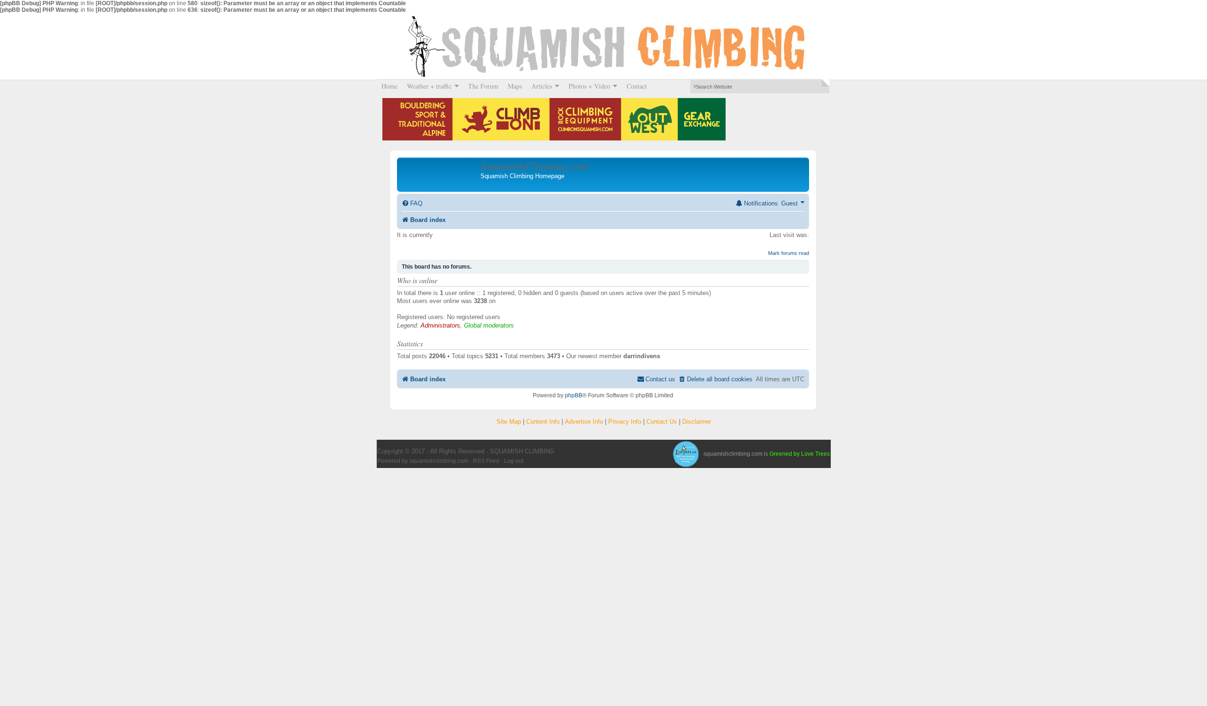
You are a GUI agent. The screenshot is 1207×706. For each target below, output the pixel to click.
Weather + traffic (427, 86)
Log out (513, 461)
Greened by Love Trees (799, 454)
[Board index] (439, 174)
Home (389, 86)
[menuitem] (412, 203)
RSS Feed (486, 461)
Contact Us (661, 421)
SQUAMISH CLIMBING (603, 46)
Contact (637, 86)
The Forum (483, 86)
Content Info (543, 421)
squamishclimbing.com (438, 461)
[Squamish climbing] (685, 454)
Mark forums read (788, 253)
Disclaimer (696, 421)
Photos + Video (587, 86)
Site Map (508, 421)
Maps (515, 86)
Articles (539, 86)
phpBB (573, 395)
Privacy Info (624, 421)
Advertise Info (584, 421)
